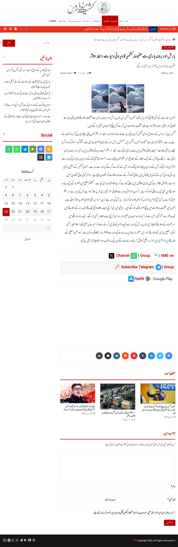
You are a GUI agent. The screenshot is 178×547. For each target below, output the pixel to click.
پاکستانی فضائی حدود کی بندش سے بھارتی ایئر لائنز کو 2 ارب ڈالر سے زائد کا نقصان (27, 96)
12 (35, 203)
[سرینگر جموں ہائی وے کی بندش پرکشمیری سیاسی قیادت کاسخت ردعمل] (117, 397)
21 (20, 212)
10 (49, 203)
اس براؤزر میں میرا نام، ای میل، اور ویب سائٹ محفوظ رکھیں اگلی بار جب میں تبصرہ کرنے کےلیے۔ (132, 512)
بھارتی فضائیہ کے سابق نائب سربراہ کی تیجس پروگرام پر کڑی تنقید (28, 73)
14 (20, 203)
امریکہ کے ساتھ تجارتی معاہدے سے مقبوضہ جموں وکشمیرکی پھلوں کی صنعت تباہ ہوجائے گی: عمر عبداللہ (79, 408)
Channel (123, 256)
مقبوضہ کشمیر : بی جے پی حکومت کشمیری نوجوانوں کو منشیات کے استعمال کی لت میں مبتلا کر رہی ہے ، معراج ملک (158, 410)
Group (144, 256)
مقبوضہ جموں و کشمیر (155, 40)
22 (13, 212)
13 (27, 203)
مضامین (62, 21)
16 (6, 203)
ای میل (171, 499)
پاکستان (96, 21)
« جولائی (28, 239)
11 (42, 203)
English (53, 21)
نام (173, 486)
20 (27, 212)
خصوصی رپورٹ (74, 21)
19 (35, 212)
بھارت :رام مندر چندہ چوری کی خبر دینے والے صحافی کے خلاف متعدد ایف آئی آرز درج (27, 119)
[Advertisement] (117, 314)
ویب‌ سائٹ (110, 499)
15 (13, 203)
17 (49, 212)
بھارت (87, 21)
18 (42, 212)
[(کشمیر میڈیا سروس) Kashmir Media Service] (89, 8)
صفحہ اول (123, 21)
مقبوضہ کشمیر (110, 21)
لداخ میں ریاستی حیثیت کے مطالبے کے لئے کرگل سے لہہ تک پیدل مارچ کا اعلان (27, 84)
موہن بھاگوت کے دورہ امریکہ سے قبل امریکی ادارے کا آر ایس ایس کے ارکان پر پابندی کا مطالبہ (108, 29)
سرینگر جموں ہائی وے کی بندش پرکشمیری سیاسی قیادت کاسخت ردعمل (118, 414)
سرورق (169, 40)
